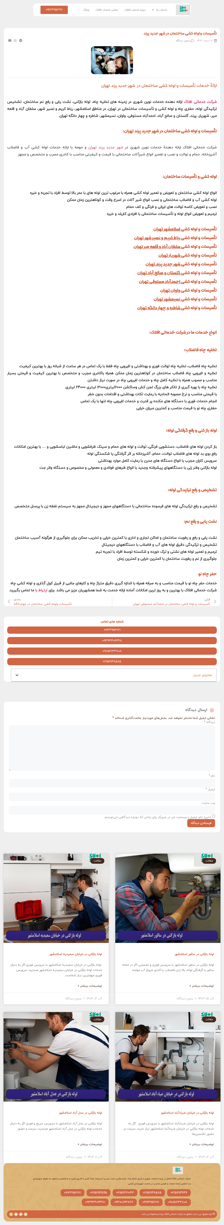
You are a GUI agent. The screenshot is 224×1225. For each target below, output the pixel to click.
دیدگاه (209, 722)
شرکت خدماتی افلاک (200, 102)
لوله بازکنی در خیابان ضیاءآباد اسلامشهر (187, 1113)
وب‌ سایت (208, 803)
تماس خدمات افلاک (106, 9)
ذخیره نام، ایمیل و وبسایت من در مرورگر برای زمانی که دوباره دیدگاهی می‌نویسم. (157, 817)
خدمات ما (161, 9)
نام (212, 775)
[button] (21, 41)
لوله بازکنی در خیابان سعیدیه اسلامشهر (75, 954)
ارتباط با (41, 590)
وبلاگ (86, 9)
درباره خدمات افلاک (135, 9)
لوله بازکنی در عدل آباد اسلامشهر (80, 1113)
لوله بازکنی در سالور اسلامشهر (194, 954)
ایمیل (210, 789)
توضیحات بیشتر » (201, 986)
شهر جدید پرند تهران (105, 147)
